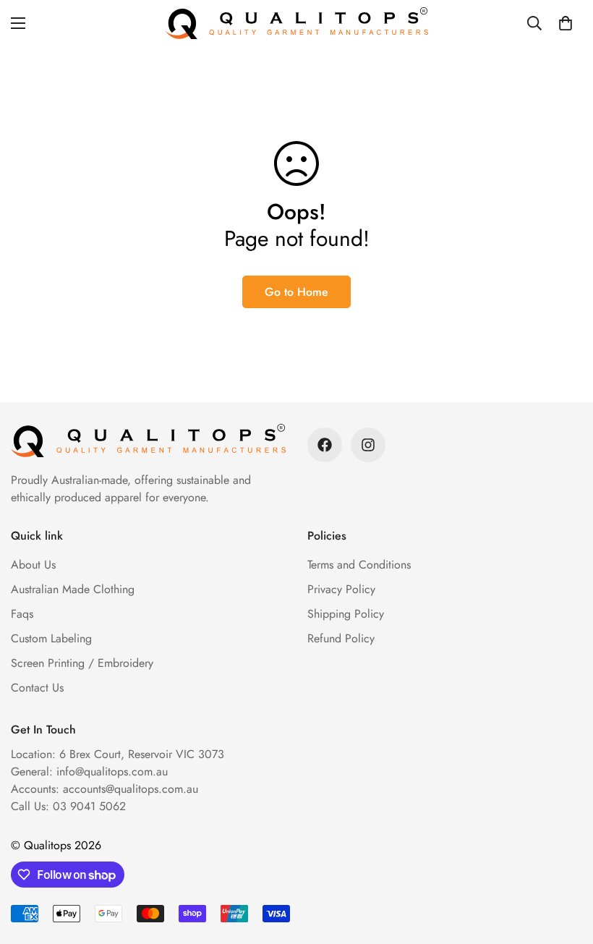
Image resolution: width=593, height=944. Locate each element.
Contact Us (37, 687)
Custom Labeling (51, 638)
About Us (33, 564)
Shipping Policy (345, 613)
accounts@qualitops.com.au (130, 789)
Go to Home (296, 292)
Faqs (22, 613)
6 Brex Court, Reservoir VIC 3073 (141, 754)
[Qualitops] (297, 23)
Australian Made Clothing (73, 589)
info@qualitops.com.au (112, 771)
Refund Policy (341, 638)
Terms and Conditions (359, 564)
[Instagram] (368, 445)
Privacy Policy (341, 589)
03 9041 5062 (89, 806)
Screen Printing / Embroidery (82, 663)
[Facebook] (324, 445)
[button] (565, 23)
